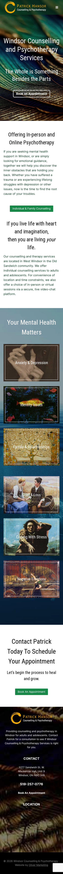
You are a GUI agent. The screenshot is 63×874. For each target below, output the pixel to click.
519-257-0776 (31, 784)
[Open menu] (56, 7)
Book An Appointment (31, 792)
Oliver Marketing (38, 865)
